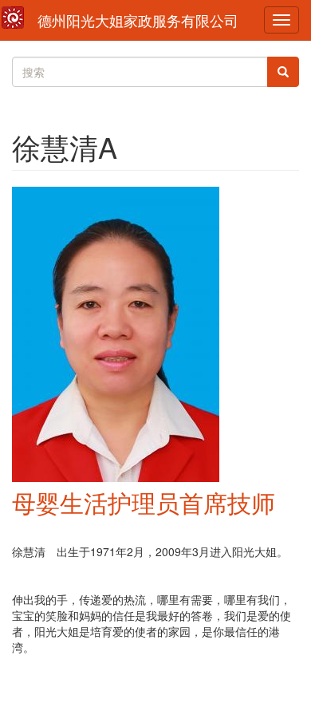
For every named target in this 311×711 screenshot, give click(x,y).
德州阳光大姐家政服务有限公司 (137, 20)
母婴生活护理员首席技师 (143, 502)
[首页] (13, 17)
